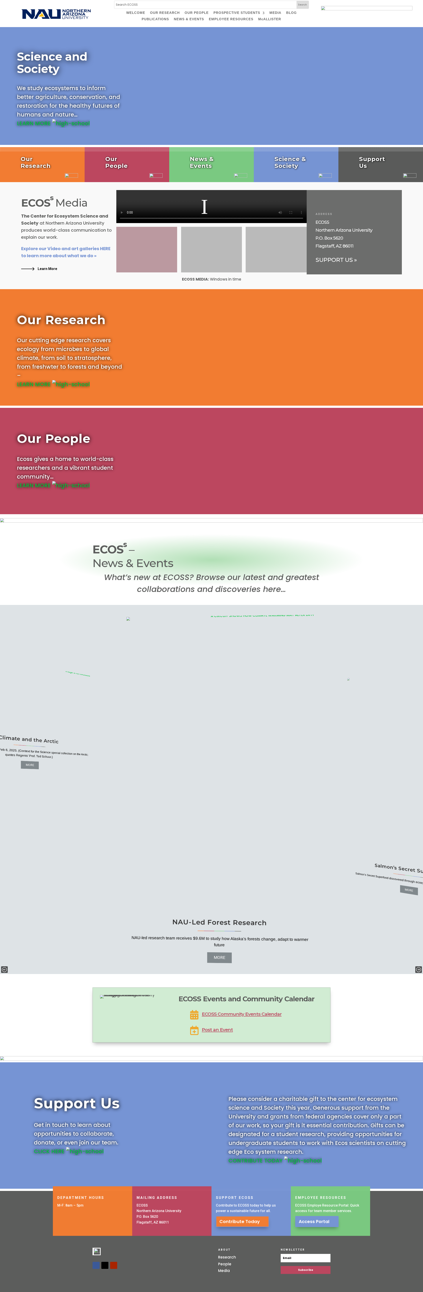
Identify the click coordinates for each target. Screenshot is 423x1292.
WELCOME (135, 13)
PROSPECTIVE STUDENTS (236, 13)
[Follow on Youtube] (113, 1265)
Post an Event (217, 1029)
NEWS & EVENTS (189, 19)
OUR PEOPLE (197, 13)
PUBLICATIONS (155, 19)
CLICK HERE (50, 1151)
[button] (4, 969)
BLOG (291, 13)
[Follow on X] (104, 1265)
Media (224, 1270)
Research (227, 1257)
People (224, 1264)
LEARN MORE (34, 123)
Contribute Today (239, 1221)
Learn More (47, 269)
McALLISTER (269, 19)
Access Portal (314, 1221)
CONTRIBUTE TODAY (256, 1160)
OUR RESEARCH (165, 13)
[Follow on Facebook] (96, 1265)
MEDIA (275, 13)
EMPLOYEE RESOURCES (231, 19)
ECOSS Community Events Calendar (242, 1014)
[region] (211, 789)
